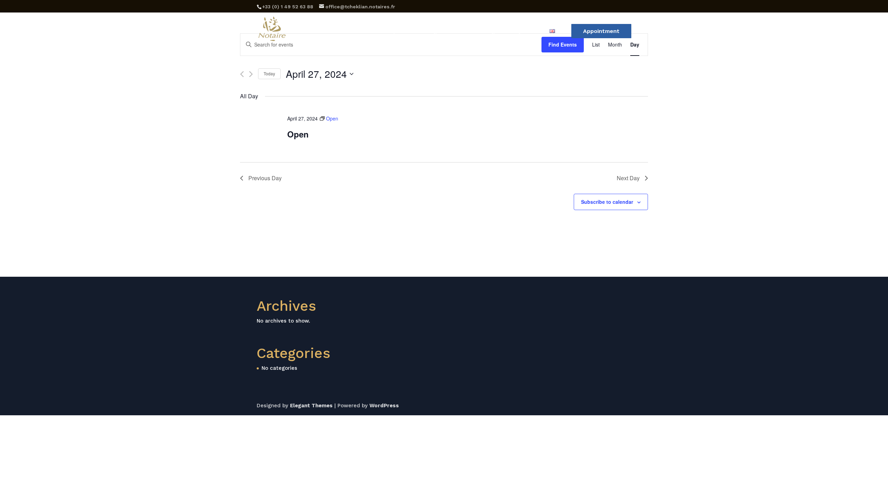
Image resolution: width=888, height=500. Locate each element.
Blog (489, 31)
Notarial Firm (350, 31)
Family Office (522, 31)
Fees (466, 31)
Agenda (440, 31)
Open (298, 134)
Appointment (601, 31)
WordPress (384, 405)
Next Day (628, 178)
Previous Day (265, 178)
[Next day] (251, 74)
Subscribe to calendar (607, 201)
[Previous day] (242, 74)
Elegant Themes (311, 405)
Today (269, 73)
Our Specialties (399, 31)
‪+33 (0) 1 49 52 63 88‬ (287, 6)
